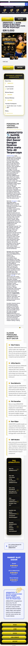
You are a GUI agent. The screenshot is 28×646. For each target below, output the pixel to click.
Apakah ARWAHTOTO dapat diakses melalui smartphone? (13, 527)
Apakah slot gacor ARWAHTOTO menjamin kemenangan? (13, 513)
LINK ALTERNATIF (15, 637)
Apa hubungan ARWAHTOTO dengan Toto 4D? (13, 501)
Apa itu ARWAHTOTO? (13, 469)
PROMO (15, 624)
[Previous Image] (3, 45)
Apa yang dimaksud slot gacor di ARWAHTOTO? (13, 490)
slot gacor (14, 201)
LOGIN (8, 19)
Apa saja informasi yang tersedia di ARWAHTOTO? (13, 479)
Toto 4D (13, 275)
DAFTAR (20, 19)
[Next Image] (25, 45)
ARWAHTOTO (10, 155)
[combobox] (12, 4)
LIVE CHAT (15, 641)
